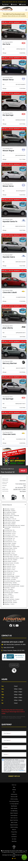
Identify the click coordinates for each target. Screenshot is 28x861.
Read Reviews (14, 806)
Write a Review (14, 808)
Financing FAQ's (14, 815)
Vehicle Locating (14, 799)
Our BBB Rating (14, 810)
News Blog (14, 841)
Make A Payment (14, 813)
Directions (14, 4)
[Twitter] (14, 626)
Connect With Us (14, 776)
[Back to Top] (24, 852)
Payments (23, 4)
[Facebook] (10, 626)
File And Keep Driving (14, 801)
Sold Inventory (14, 794)
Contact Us (14, 834)
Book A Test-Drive (14, 820)
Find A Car (14, 785)
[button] (14, 555)
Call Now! (6, 4)
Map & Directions (14, 825)
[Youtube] (17, 626)
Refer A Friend (14, 822)
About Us (14, 829)
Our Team (14, 839)
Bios (14, 792)
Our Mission (14, 836)
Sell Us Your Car (14, 817)
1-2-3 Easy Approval (14, 803)
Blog (14, 787)
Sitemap (14, 789)
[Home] (6, 9)
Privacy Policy (21, 770)
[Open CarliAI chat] (24, 857)
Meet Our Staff (14, 796)
